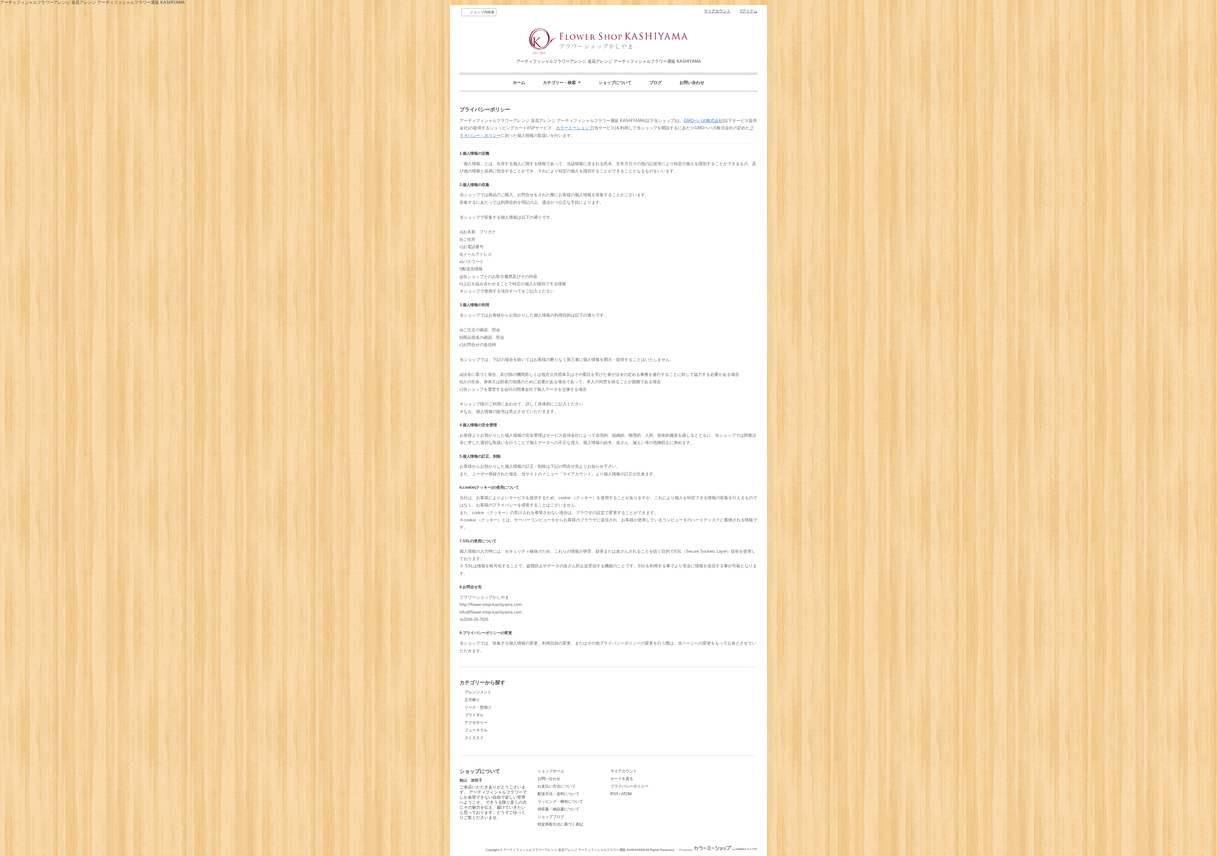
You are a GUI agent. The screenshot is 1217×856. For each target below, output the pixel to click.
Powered (686, 850)
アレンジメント (478, 692)
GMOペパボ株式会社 (703, 120)
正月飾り (472, 700)
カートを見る (621, 778)
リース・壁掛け (478, 707)
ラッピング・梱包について (560, 801)
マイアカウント (717, 11)
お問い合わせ (691, 82)
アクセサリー (476, 722)
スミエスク (474, 738)
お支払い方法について (557, 786)
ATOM (626, 794)
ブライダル (474, 715)
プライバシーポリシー (629, 786)
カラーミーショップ (574, 128)
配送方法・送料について (558, 794)
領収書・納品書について (558, 809)
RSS (614, 794)
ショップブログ (551, 816)
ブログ (655, 82)
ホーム (519, 82)
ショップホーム (551, 771)
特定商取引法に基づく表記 (560, 824)
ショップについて (615, 82)
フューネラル (476, 730)
